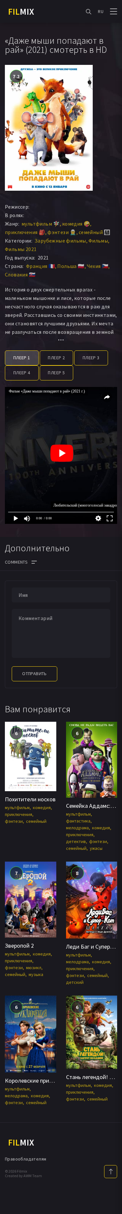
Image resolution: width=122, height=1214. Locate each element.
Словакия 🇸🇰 (20, 274)
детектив (76, 841)
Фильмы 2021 (20, 249)
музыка (36, 974)
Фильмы (98, 240)
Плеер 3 (91, 358)
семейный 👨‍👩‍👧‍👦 (95, 232)
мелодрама (77, 828)
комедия (42, 807)
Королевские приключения (40, 1080)
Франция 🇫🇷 (40, 266)
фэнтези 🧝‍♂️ (61, 232)
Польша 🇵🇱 (70, 266)
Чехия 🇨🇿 (98, 266)
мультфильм (17, 807)
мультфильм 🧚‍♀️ (40, 223)
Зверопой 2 (19, 945)
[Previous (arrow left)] (11, 607)
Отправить (34, 673)
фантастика (78, 821)
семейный (36, 821)
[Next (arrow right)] (110, 607)
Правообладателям (25, 1159)
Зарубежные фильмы (60, 240)
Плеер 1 (21, 358)
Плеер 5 (56, 373)
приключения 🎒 (25, 232)
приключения (18, 814)
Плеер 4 (21, 373)
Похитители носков (30, 799)
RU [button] (100, 11)
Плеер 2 (56, 358)
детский (75, 982)
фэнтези (14, 821)
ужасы (96, 848)
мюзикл (33, 967)
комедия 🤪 (76, 223)
